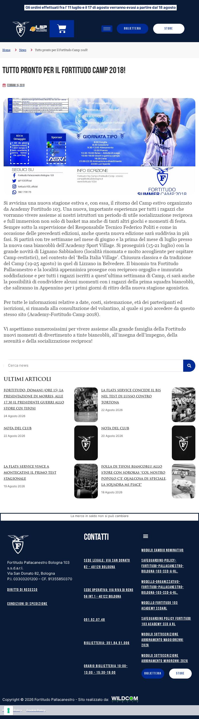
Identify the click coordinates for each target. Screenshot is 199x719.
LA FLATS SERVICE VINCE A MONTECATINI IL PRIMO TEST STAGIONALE (30, 472)
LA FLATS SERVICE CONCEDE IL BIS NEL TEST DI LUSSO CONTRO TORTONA (131, 396)
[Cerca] (189, 366)
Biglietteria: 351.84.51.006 (107, 643)
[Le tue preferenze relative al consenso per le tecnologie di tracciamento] (8, 710)
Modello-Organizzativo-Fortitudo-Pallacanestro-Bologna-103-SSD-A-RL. (162, 587)
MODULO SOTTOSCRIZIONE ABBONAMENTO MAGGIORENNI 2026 (162, 640)
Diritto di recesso (22, 590)
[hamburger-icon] (106, 28)
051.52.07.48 (94, 620)
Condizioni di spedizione (27, 604)
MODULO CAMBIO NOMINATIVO (162, 550)
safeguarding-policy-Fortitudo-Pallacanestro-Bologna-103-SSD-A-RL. (162, 566)
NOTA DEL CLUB (18, 428)
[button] (145, 536)
